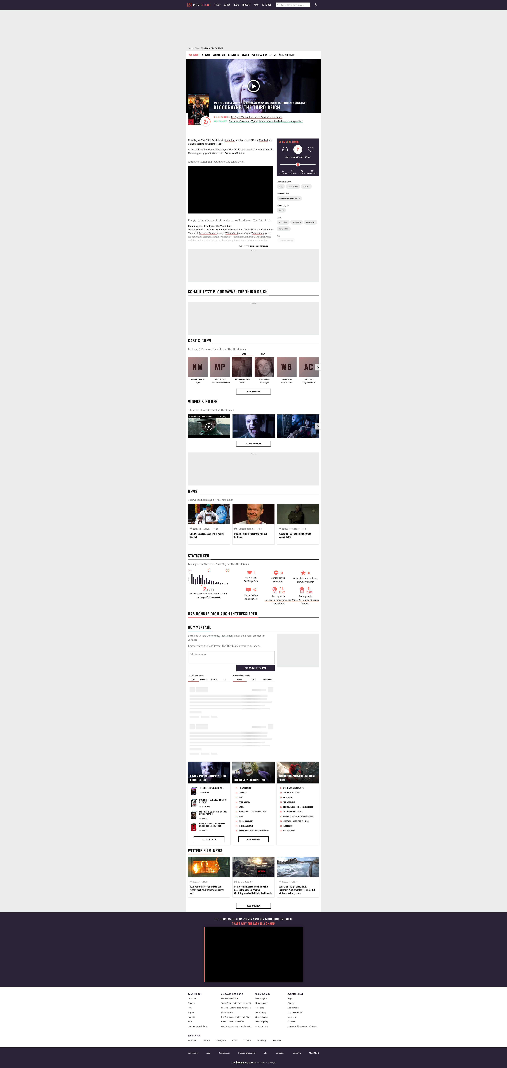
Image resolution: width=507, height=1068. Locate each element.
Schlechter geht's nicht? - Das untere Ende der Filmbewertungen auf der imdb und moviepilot (213, 815)
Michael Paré (215, 143)
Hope (290, 998)
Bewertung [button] (267, 680)
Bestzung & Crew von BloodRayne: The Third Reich (217, 349)
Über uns (192, 998)
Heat (241, 797)
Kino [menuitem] (256, 4)
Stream (206, 54)
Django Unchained (246, 821)
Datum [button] (239, 680)
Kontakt (191, 1017)
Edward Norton (261, 1003)
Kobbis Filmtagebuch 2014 (212, 788)
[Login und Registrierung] (316, 5)
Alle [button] (193, 680)
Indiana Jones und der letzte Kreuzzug (254, 830)
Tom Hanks (259, 1007)
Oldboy (241, 816)
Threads (247, 1040)
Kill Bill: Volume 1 (246, 826)
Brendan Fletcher (208, 233)
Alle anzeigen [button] (253, 391)
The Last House (289, 802)
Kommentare (219, 54)
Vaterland (292, 1017)
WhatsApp (261, 1040)
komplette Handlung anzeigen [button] (253, 246)
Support (191, 1012)
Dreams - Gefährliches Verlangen (236, 1007)
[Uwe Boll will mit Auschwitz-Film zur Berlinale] (253, 514)
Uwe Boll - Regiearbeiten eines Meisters (212, 801)
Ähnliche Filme (287, 54)
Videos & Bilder (203, 401)
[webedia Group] (253, 1063)
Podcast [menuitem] (246, 4)
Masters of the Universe (292, 811)
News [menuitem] (236, 4)
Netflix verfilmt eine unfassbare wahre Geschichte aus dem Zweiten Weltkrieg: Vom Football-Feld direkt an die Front (253, 890)
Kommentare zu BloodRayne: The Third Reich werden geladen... (224, 645)
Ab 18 (281, 210)
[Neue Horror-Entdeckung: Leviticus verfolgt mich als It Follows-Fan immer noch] (209, 867)
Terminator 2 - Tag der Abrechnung (253, 811)
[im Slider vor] (318, 367)
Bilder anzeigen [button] (253, 443)
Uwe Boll (263, 140)
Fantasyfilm (283, 229)
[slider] (298, 164)
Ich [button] (225, 680)
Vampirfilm (310, 222)
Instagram (221, 1040)
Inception (243, 792)
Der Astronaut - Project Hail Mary (235, 1017)
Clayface (291, 1021)
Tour (190, 1021)
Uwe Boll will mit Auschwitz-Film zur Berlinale (250, 535)
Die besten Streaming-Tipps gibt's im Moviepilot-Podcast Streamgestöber (266, 121)
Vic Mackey (206, 807)
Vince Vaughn (261, 998)
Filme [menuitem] (217, 4)
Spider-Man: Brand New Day (293, 788)
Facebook (192, 1040)
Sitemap (191, 1003)
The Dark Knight (245, 788)
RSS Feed (277, 1040)
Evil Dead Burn (289, 830)
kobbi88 (206, 792)
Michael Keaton (261, 1017)
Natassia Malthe (196, 143)
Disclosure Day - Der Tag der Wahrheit (298, 807)
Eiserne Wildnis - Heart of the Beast (303, 1026)
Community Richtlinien (198, 1026)
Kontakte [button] (203, 680)
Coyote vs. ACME (295, 1012)
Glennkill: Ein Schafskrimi (232, 1021)
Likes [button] (253, 680)
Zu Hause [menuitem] (266, 4)
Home (190, 48)
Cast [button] (244, 353)
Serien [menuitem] (227, 4)
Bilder (245, 54)
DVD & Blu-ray (259, 54)
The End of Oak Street (291, 792)
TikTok (234, 1040)
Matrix (241, 807)
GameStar (280, 1053)
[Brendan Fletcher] (242, 367)
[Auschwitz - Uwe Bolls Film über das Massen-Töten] (298, 514)
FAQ (190, 1007)
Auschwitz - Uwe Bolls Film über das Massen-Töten (295, 535)
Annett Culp (258, 233)
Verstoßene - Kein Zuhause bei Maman (236, 1003)
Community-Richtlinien (220, 635)
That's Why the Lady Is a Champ (253, 923)
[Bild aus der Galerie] (254, 426)
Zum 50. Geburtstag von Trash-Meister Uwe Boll (207, 535)
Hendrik (204, 818)
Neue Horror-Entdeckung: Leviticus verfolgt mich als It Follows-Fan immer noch (207, 890)
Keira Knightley (261, 1021)
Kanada (306, 186)
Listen (273, 54)
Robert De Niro (261, 1026)
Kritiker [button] (214, 680)
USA (280, 186)
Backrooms (287, 826)
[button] (283, 171)
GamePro (297, 1053)
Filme (197, 48)
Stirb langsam (244, 802)
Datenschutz (224, 1053)
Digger (291, 1003)
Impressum (193, 1053)
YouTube (206, 1040)
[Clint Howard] (264, 367)
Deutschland (293, 186)
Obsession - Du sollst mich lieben (296, 821)
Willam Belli (231, 233)
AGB (208, 1053)
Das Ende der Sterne (230, 998)
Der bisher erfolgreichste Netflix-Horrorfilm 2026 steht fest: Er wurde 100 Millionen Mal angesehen (297, 890)
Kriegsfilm (297, 222)
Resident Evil (293, 1007)
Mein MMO (314, 1053)
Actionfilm (283, 222)
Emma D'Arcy (260, 1012)
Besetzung (233, 54)
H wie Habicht (227, 1012)
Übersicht (194, 54)
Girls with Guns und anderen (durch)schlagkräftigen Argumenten (212, 826)
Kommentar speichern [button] (255, 668)
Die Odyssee (287, 797)
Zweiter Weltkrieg (286, 241)
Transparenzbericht (246, 1053)
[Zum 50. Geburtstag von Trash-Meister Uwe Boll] (209, 514)
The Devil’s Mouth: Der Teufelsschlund (298, 816)
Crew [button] (263, 353)
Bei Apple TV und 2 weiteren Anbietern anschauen (256, 117)
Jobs (265, 1053)
